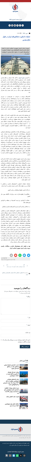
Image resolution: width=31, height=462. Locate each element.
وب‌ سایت (27, 332)
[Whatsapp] (20, 25)
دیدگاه (28, 296)
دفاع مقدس (8, 272)
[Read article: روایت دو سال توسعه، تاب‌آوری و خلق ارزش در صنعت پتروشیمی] (24, 374)
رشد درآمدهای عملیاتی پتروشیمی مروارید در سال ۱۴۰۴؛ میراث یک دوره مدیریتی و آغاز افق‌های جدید (11, 382)
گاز (19, 435)
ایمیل (28, 325)
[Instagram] (10, 25)
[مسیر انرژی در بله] (17, 25)
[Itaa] (10, 455)
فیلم (22, 437)
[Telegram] (15, 25)
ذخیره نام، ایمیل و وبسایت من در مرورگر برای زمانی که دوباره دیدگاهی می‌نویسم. (16, 340)
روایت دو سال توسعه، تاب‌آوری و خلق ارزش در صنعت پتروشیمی (12, 374)
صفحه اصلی (28, 435)
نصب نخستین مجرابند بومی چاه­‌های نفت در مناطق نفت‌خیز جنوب (11, 366)
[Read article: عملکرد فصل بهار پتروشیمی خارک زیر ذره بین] (24, 406)
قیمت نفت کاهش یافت (12, 397)
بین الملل (10, 435)
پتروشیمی (15, 435)
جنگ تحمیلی (13, 272)
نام (29, 317)
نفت (23, 435)
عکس (25, 437)
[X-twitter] (23, 25)
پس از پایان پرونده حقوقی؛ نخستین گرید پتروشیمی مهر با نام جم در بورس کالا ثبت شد (11, 390)
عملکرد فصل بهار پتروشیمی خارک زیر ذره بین (12, 405)
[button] (28, 255)
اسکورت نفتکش (19, 272)
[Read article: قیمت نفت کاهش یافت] (24, 399)
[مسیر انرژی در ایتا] (12, 25)
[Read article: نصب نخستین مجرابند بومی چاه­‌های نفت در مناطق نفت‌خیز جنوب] (24, 367)
